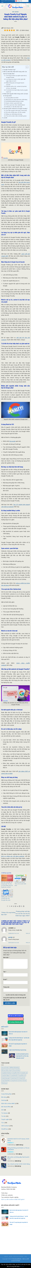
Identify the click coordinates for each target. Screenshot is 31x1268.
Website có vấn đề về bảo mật (14, 106)
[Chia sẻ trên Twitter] (11, 906)
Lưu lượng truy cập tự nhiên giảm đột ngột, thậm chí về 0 (15, 80)
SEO (2, 1110)
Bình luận (6, 957)
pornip (10, 937)
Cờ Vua (20, 1080)
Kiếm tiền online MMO (8, 1103)
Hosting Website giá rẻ (16, 1022)
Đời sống (4, 1097)
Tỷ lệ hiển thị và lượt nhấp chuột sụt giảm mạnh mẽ (17, 90)
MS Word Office (6, 1106)
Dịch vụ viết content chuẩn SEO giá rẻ (12, 1199)
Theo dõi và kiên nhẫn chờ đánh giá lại (16, 116)
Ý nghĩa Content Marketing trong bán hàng (17, 1050)
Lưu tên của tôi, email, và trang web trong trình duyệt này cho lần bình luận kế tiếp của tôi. (14, 997)
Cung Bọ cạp (24, 1072)
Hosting (3, 1100)
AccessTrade (5, 1067)
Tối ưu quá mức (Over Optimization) (15, 105)
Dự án (24, 1080)
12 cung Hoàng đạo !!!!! (16, 1019)
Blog (10, 1256)
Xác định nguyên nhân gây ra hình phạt (16, 110)
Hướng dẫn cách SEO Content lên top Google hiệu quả (7, 898)
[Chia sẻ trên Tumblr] (21, 906)
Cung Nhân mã (22, 1075)
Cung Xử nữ (14, 1080)
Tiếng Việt (19, 1)
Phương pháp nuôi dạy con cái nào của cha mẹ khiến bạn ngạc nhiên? (23, 913)
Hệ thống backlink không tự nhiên (15, 101)
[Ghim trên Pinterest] (15, 906)
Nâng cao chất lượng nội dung (14, 114)
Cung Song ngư (5, 1078)
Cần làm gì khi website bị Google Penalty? (15, 108)
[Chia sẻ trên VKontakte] (17, 906)
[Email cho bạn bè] (13, 906)
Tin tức (3, 1116)
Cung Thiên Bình (6, 1080)
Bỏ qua (22, 1266)
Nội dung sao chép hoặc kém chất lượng (16, 99)
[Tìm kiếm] (28, 6)
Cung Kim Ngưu (5, 1075)
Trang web (6, 987)
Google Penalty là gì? (9, 69)
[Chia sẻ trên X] (9, 906)
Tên (4, 971)
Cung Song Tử (14, 1078)
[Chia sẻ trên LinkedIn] (19, 906)
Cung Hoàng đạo (6, 1094)
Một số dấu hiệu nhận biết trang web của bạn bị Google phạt (15, 72)
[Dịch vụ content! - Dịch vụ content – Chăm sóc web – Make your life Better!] (15, 6)
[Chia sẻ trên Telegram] (23, 906)
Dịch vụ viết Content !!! (16, 1015)
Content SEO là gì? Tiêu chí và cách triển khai (20, 883)
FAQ (26, 1256)
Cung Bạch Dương (6, 1072)
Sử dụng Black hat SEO (12, 97)
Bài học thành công (6, 1070)
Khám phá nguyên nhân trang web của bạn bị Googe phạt (15, 94)
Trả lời (28, 933)
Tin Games (4, 1113)
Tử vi (2, 1122)
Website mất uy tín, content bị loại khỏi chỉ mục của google (16, 87)
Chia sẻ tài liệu (16, 1070)
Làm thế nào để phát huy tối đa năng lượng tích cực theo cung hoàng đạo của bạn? (22, 1056)
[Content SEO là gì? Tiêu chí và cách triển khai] (21, 878)
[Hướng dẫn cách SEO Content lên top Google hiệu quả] (7, 892)
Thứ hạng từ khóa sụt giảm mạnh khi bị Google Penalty (16, 76)
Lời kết (5, 118)
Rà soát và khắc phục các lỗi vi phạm (15, 112)
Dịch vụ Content (18, 1256)
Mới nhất (4, 1027)
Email (5, 979)
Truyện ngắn (5, 1119)
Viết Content (15, 11)
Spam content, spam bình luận (14, 103)
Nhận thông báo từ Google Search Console (15, 83)
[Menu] (2, 6)
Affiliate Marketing (14, 1067)
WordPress (4, 1129)
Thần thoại (4, 1083)
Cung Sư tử (22, 1078)
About (6, 1256)
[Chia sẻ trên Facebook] (7, 906)
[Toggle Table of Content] (26, 67)
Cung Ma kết (14, 1075)
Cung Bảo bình (15, 1072)
